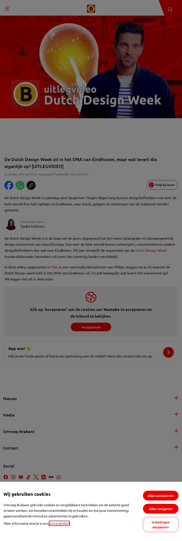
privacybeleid (59, 523)
